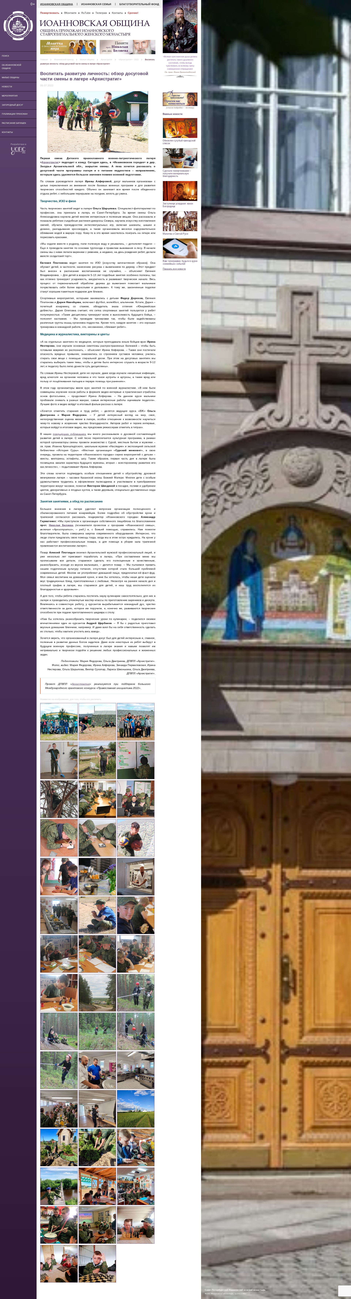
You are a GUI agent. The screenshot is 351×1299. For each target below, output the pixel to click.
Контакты (7, 132)
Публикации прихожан (15, 114)
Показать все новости (174, 269)
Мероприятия (10, 96)
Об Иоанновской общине (11, 66)
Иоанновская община (56, 4)
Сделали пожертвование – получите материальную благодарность (177, 173)
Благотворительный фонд (139, 4)
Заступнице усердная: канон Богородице (178, 205)
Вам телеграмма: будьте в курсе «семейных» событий (180, 262)
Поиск (5, 56)
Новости (7, 87)
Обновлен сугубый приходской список (179, 142)
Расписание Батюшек (14, 123)
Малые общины (10, 77)
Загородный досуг (12, 105)
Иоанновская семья (96, 4)
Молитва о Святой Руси (175, 233)
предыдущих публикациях (69, 434)
